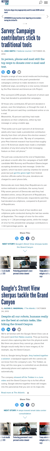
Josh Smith (9, 51)
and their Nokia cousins (21, 336)
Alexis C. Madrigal (13, 308)
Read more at (13, 392)
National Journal (24, 51)
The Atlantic (30, 308)
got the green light (22, 172)
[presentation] (2, 267)
